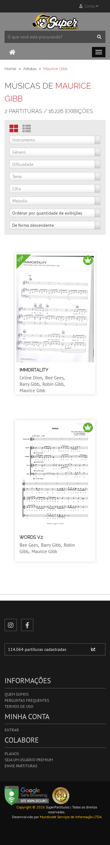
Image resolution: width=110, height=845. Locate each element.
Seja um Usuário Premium (29, 759)
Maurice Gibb (32, 390)
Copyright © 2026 (30, 807)
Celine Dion (31, 378)
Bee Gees (54, 378)
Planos (12, 753)
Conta (89, 6)
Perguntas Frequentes (27, 700)
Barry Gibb (29, 384)
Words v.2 (31, 537)
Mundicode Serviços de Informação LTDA (71, 817)
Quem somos (17, 694)
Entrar (12, 730)
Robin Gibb (53, 384)
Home (10, 68)
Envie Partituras (21, 766)
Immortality (34, 369)
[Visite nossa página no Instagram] (11, 625)
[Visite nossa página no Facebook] (27, 625)
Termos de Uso (19, 706)
